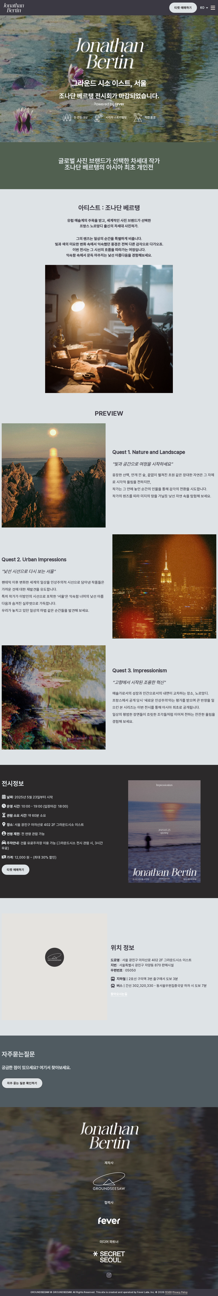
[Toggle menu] (212, 8)
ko (202, 7)
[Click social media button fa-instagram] (109, 1276)
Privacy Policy (180, 1292)
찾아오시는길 (119, 994)
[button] (54, 957)
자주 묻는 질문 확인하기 (22, 1083)
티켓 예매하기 (183, 7)
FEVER (168, 1292)
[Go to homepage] (21, 8)
